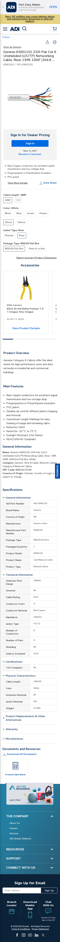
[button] (57, 471)
